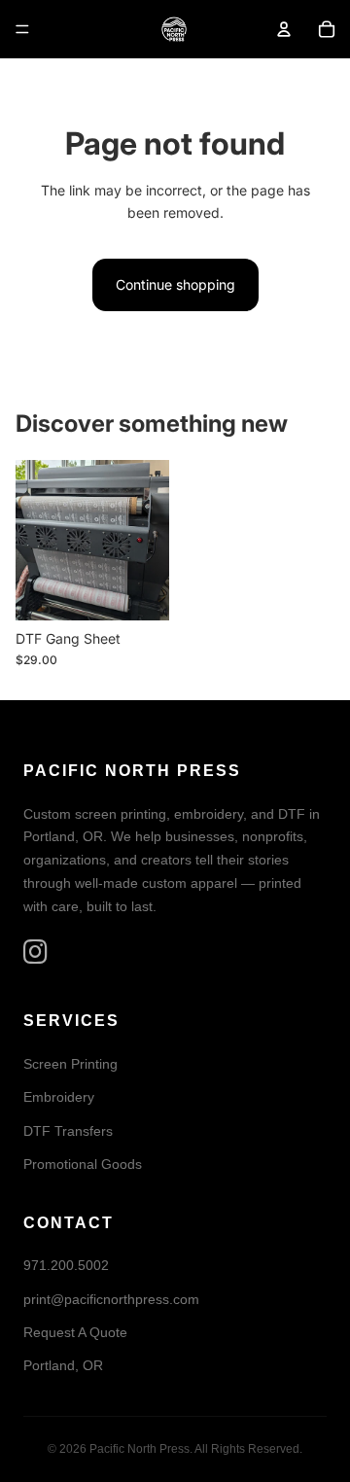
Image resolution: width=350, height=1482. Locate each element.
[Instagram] (35, 952)
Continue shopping (175, 284)
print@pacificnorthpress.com (111, 1299)
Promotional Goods (82, 1165)
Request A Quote (75, 1332)
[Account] (283, 29)
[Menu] (22, 29)
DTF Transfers (68, 1131)
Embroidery (58, 1098)
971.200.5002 (66, 1266)
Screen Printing (70, 1064)
